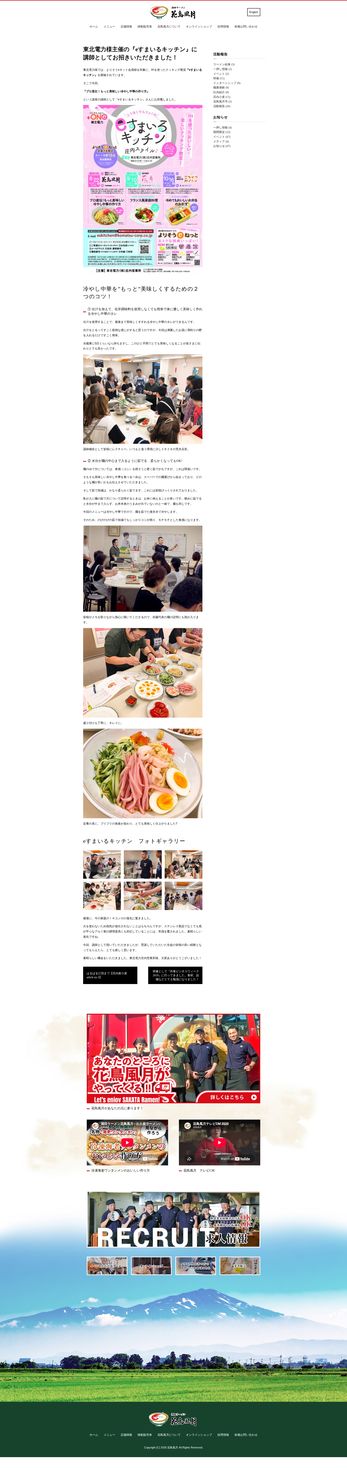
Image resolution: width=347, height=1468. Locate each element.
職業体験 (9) (221, 87)
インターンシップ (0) (226, 83)
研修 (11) (218, 78)
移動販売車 (145, 26)
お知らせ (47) (221, 146)
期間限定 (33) (221, 132)
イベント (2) (221, 73)
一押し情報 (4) (222, 127)
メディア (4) (221, 141)
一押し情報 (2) (222, 69)
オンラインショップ (199, 26)
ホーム (93, 26)
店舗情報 (126, 26)
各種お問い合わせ (246, 26)
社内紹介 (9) (221, 92)
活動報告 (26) (221, 106)
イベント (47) (221, 136)
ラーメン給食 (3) (224, 64)
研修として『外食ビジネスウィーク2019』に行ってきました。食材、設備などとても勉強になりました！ (176, 975)
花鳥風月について (169, 26)
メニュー (109, 26)
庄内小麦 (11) (221, 96)
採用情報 (223, 26)
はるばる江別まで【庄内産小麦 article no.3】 (108, 975)
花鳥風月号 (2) (222, 101)
